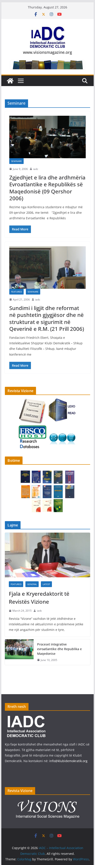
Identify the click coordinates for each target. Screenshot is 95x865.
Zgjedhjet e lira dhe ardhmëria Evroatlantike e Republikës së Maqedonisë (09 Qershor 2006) (47, 188)
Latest (46, 584)
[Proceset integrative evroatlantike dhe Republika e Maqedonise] (19, 652)
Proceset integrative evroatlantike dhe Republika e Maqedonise (59, 649)
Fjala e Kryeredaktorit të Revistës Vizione (39, 597)
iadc (35, 169)
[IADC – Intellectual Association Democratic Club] (10, 80)
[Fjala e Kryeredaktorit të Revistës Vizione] (47, 555)
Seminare (16, 161)
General (32, 584)
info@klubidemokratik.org (68, 761)
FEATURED (16, 291)
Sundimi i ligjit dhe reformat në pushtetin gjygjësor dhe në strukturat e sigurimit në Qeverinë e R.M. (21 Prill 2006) (46, 318)
